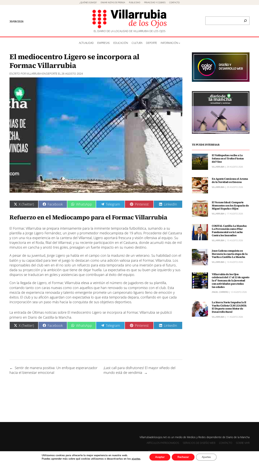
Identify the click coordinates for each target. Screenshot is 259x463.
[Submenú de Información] (179, 43)
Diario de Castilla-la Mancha (49, 317)
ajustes (136, 459)
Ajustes (206, 457)
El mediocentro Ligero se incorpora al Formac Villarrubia (111, 312)
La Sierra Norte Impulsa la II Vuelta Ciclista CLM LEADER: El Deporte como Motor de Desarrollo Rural (229, 307)
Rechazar (183, 457)
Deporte (51, 73)
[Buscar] (245, 20)
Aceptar (160, 457)
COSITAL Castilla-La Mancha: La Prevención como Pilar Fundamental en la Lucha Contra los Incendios (229, 230)
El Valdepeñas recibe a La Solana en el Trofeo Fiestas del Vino (228, 158)
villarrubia (34, 73)
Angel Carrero (220, 291)
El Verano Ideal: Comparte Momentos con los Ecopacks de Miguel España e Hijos (230, 205)
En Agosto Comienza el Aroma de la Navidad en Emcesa (230, 180)
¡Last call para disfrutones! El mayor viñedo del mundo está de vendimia (139, 370)
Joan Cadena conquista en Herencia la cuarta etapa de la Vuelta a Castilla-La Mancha (229, 253)
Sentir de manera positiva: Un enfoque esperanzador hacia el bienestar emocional (53, 370)
